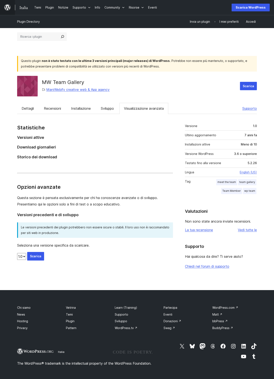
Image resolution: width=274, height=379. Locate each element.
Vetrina (71, 307)
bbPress (220, 321)
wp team (249, 190)
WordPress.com (225, 307)
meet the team (226, 182)
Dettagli (28, 108)
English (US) (248, 172)
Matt (217, 314)
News (21, 314)
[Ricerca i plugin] (62, 36)
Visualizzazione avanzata (144, 108)
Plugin (70, 321)
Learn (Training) (126, 307)
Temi (69, 314)
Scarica (248, 86)
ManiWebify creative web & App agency (78, 89)
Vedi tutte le (247, 230)
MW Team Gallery (63, 82)
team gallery (247, 182)
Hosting (22, 321)
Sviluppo (107, 108)
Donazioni (172, 321)
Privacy (22, 328)
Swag (169, 328)
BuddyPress (222, 328)
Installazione (81, 108)
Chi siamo (24, 307)
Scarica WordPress (251, 7)
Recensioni (52, 108)
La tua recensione (199, 230)
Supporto (249, 108)
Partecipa (170, 307)
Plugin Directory (28, 21)
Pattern (71, 328)
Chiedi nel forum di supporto (207, 266)
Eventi (168, 314)
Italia (61, 352)
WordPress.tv (126, 328)
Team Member (231, 190)
